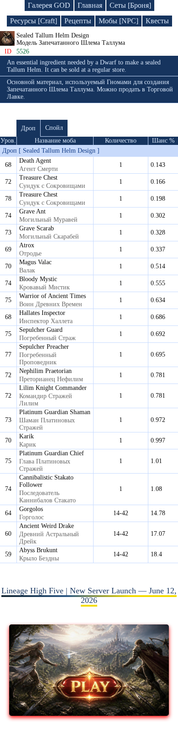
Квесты (157, 21)
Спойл (54, 127)
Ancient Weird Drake (46, 525)
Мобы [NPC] (118, 21)
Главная (90, 5)
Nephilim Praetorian (45, 371)
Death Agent (35, 160)
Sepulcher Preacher (44, 346)
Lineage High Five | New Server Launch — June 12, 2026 (89, 595)
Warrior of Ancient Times (52, 296)
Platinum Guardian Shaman (54, 412)
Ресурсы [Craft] (33, 21)
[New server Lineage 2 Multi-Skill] (89, 713)
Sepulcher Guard (41, 329)
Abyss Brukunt (38, 550)
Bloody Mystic (38, 279)
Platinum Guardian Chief (51, 453)
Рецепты (77, 21)
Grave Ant (32, 211)
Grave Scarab (36, 228)
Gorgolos (31, 509)
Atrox (26, 245)
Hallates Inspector (42, 312)
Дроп (28, 128)
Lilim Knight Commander (53, 387)
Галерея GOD (49, 5)
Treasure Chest (38, 177)
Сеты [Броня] (130, 5)
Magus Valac (35, 262)
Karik (26, 436)
